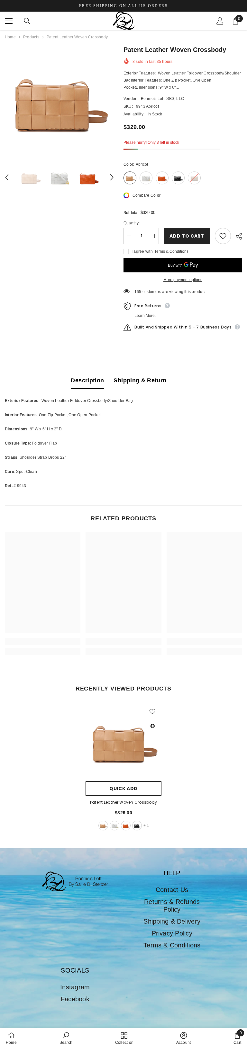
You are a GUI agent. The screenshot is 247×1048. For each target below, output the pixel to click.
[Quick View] (152, 726)
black (137, 825)
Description (87, 380)
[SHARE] (236, 236)
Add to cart (186, 236)
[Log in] (220, 20)
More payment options (182, 280)
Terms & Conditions (171, 251)
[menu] (9, 21)
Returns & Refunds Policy (172, 905)
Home (10, 37)
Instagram (75, 987)
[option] (59, 99)
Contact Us (172, 889)
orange (126, 825)
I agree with (142, 251)
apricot (103, 825)
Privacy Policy (172, 933)
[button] (7, 177)
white (114, 825)
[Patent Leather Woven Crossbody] (123, 740)
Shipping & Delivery (171, 921)
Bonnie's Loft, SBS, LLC (162, 98)
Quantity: (132, 223)
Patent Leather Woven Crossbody (123, 802)
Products (31, 37)
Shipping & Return (140, 380)
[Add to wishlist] (223, 236)
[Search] (27, 21)
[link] (42, 641)
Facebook (75, 999)
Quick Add (123, 788)
